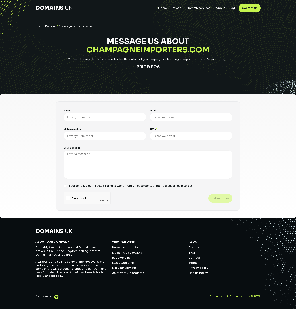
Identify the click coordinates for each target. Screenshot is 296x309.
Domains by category (127, 252)
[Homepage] (54, 8)
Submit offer (220, 198)
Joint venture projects (128, 273)
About (220, 8)
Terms (193, 262)
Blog (232, 8)
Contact (194, 257)
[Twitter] (56, 297)
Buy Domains (121, 257)
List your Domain (124, 268)
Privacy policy (198, 268)
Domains (50, 26)
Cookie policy (198, 273)
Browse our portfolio (126, 247)
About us (195, 247)
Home (162, 8)
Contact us (249, 8)
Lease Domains (123, 262)
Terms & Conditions (119, 185)
